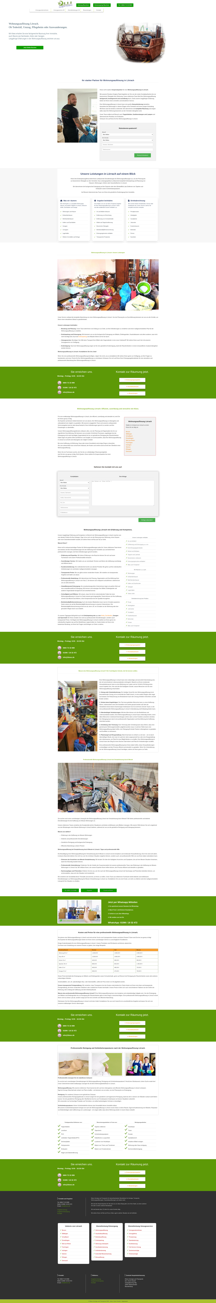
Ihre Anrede (105, 137)
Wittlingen (129, 434)
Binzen (128, 431)
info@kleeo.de (66, 1206)
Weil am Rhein (130, 440)
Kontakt (59, 1213)
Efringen (128, 449)
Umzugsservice (58, 10)
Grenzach (129, 451)
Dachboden (108, 615)
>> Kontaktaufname (132, 386)
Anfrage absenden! (147, 520)
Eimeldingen (129, 438)
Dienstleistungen (73, 10)
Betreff (104, 132)
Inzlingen (128, 445)
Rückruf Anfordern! (142, 155)
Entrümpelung (82, 336)
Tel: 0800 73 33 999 (125, 5)
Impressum (125, 1301)
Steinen (128, 447)
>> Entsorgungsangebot (132, 380)
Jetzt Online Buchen (29, 47)
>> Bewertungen (132, 393)
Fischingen (129, 442)
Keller (103, 615)
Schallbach (129, 436)
